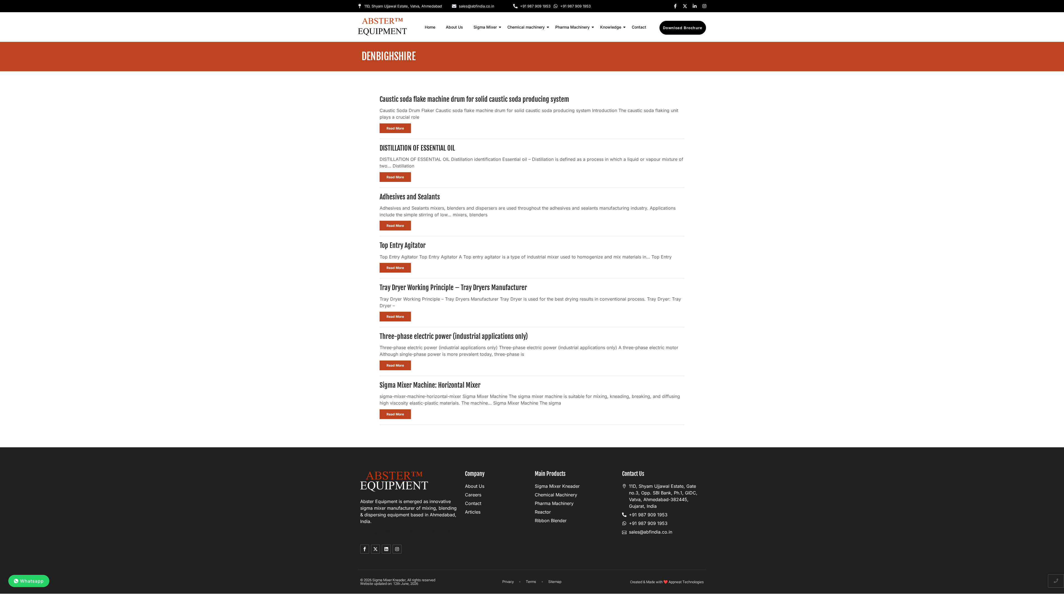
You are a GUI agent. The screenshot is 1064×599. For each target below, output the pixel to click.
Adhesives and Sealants (410, 197)
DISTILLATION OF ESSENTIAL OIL (417, 148)
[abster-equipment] (382, 27)
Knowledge (610, 27)
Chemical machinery (526, 27)
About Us (454, 27)
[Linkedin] (386, 549)
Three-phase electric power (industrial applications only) (454, 336)
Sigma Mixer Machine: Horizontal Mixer (430, 385)
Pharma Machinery (572, 27)
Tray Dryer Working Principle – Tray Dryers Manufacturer (453, 287)
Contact (639, 27)
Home (430, 27)
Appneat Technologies (686, 582)
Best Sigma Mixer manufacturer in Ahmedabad (408, 532)
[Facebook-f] (675, 6)
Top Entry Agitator (403, 245)
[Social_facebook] (364, 549)
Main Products (550, 473)
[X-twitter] (685, 6)
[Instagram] (704, 6)
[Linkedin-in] (694, 6)
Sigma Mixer (485, 27)
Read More (395, 128)
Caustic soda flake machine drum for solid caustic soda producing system (474, 99)
